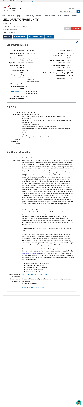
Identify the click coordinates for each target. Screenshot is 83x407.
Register (74, 8)
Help (70, 8)
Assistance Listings (17, 91)
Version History (19, 37)
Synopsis (7, 37)
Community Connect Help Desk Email (33, 287)
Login (79, 8)
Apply (67, 28)
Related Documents (36, 37)
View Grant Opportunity (20, 19)
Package (49, 37)
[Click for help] (77, 42)
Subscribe (76, 28)
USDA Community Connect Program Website (35, 274)
